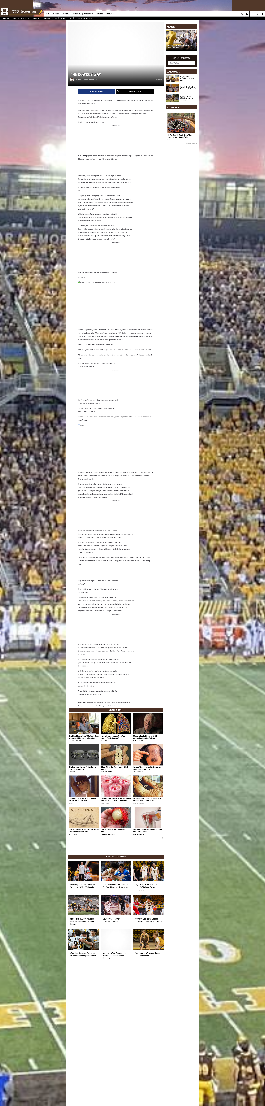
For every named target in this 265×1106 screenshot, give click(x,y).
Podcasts (56, 14)
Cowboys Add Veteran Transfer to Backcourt (112, 920)
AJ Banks (90, 702)
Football (66, 14)
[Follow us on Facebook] (252, 14)
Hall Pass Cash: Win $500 (83, 18)
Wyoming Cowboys (124, 702)
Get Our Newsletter (50, 18)
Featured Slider (99, 702)
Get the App (36, 18)
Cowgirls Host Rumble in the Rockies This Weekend (188, 88)
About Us (100, 14)
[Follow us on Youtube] (262, 14)
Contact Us (110, 14)
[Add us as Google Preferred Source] (246, 14)
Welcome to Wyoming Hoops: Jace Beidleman (147, 954)
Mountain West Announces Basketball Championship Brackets (114, 955)
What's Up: (6, 18)
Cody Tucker (78, 79)
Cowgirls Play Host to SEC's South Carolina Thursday (186, 98)
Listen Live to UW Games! (21, 18)
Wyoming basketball (110, 702)
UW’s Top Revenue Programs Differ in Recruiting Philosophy (83, 954)
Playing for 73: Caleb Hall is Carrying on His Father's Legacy (187, 78)
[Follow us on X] (257, 14)
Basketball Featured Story (95, 706)
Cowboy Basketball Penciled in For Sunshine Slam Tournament (116, 886)
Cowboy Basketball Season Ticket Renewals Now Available (148, 920)
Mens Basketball (109, 706)
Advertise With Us (66, 18)
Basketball (77, 14)
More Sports (88, 14)
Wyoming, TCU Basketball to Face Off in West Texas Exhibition (147, 887)
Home (47, 14)
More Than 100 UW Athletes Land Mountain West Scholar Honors (82, 921)
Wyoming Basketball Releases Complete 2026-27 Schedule (82, 886)
